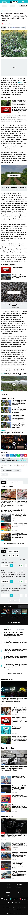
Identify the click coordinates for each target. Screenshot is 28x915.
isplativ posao (18, 470)
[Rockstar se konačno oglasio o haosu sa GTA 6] (6, 780)
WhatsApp (19, 460)
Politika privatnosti (12, 909)
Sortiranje (4, 555)
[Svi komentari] (9, 555)
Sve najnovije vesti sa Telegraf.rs (14, 673)
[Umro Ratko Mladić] (6, 270)
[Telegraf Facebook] (8, 902)
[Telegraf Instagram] (15, 902)
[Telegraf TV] (19, 902)
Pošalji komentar (15, 482)
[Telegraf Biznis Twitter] (12, 902)
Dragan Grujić (6, 23)
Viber (24, 460)
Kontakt (18, 909)
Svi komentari (14, 600)
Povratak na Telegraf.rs (5, 2)
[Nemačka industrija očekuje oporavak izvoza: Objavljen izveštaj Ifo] (6, 527)
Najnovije (7, 679)
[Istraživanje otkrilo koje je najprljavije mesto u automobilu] (14, 825)
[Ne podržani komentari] (17, 555)
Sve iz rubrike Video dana (14, 622)
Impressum (14, 907)
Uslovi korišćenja (20, 465)
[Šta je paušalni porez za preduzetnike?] (6, 730)
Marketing (9, 907)
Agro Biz (3, 10)
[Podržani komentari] (13, 555)
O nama (4, 907)
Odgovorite (5, 565)
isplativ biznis (4, 474)
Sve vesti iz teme (14, 543)
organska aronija (9, 470)
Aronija (2, 470)
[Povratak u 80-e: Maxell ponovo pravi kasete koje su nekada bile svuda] (6, 799)
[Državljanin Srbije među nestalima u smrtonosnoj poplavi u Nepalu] (6, 277)
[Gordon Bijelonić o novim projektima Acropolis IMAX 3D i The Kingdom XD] (6, 611)
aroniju (20, 82)
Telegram (3, 462)
